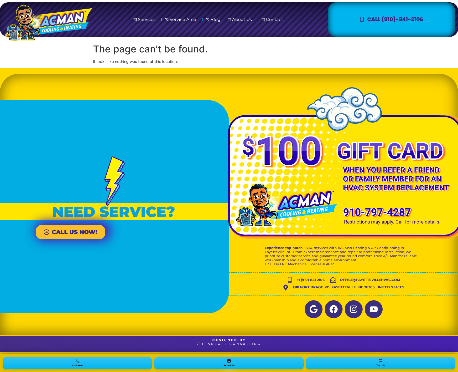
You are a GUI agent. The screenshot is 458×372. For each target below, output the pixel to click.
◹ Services (144, 19)
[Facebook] (334, 309)
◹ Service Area (180, 19)
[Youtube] (374, 309)
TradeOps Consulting (231, 344)
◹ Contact (272, 19)
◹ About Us (240, 19)
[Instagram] (354, 309)
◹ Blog (213, 19)
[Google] (314, 309)
